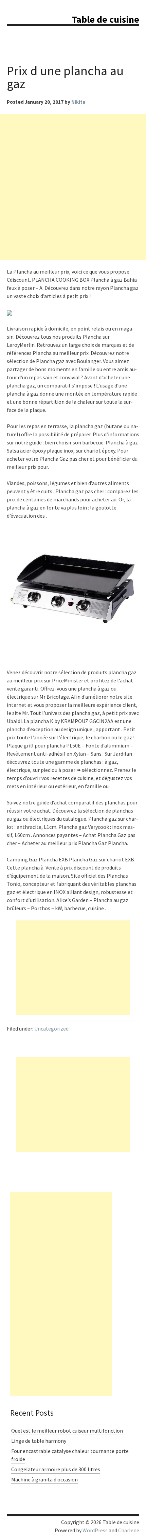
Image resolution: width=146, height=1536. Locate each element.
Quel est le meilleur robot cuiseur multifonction (67, 1430)
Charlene (128, 1530)
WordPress (95, 1530)
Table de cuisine (105, 19)
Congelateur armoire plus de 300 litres (55, 1469)
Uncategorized (51, 1028)
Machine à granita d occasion (44, 1479)
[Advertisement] (73, 187)
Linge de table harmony (38, 1440)
